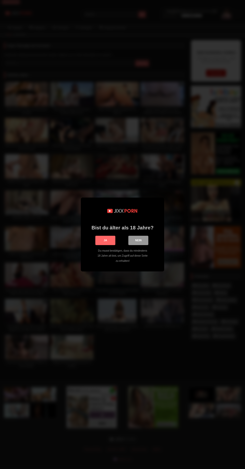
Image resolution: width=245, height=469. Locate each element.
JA (105, 240)
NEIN (138, 240)
